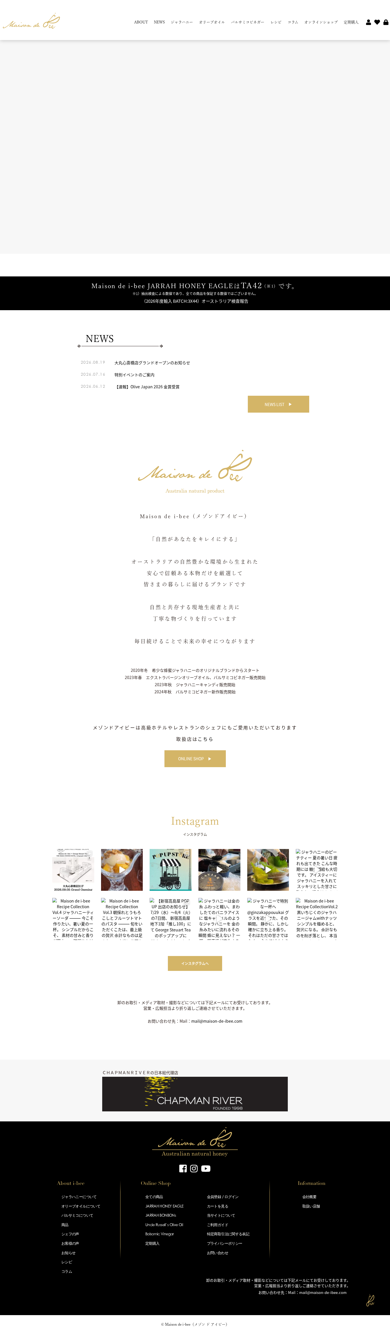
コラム (293, 22)
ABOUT (141, 22)
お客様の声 (70, 1243)
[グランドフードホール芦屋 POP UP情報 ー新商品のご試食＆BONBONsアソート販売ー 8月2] (171, 870)
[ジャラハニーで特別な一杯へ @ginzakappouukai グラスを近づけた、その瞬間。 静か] (268, 919)
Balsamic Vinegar (159, 1234)
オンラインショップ (321, 22)
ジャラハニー (182, 22)
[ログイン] (386, 22)
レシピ (276, 22)
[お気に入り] (377, 22)
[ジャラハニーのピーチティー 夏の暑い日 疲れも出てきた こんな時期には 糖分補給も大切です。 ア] (317, 870)
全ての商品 (154, 1196)
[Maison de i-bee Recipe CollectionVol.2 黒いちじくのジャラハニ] (317, 919)
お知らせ (68, 1252)
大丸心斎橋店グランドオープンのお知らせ (152, 362)
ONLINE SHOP (191, 758)
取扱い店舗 (311, 1206)
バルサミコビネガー (247, 22)
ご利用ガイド (217, 1224)
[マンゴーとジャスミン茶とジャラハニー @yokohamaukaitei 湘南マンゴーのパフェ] (122, 870)
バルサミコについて (77, 1215)
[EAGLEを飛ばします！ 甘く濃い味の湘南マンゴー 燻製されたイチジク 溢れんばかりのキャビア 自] (219, 870)
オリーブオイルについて (80, 1206)
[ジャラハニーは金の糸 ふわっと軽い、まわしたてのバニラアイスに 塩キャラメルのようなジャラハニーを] (219, 919)
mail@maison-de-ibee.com (216, 1021)
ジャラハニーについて (79, 1196)
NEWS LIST (274, 404)
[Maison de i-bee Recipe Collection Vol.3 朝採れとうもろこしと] (122, 919)
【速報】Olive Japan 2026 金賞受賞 (147, 386)
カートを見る (217, 1206)
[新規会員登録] (368, 22)
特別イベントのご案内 (134, 374)
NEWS (159, 22)
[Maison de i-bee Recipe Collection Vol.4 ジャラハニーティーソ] (73, 919)
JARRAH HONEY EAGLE (164, 1206)
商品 (65, 1224)
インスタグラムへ (195, 963)
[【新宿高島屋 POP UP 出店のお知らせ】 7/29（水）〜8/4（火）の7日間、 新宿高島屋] (171, 919)
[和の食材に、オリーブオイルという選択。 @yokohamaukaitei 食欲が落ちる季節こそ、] (268, 870)
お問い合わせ (217, 1252)
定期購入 (351, 22)
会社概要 (309, 1196)
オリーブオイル (212, 22)
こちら (206, 738)
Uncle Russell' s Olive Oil (164, 1224)
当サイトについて (221, 1215)
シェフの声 (70, 1234)
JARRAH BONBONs (160, 1215)
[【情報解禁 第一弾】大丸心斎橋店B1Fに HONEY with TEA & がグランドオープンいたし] (73, 870)
